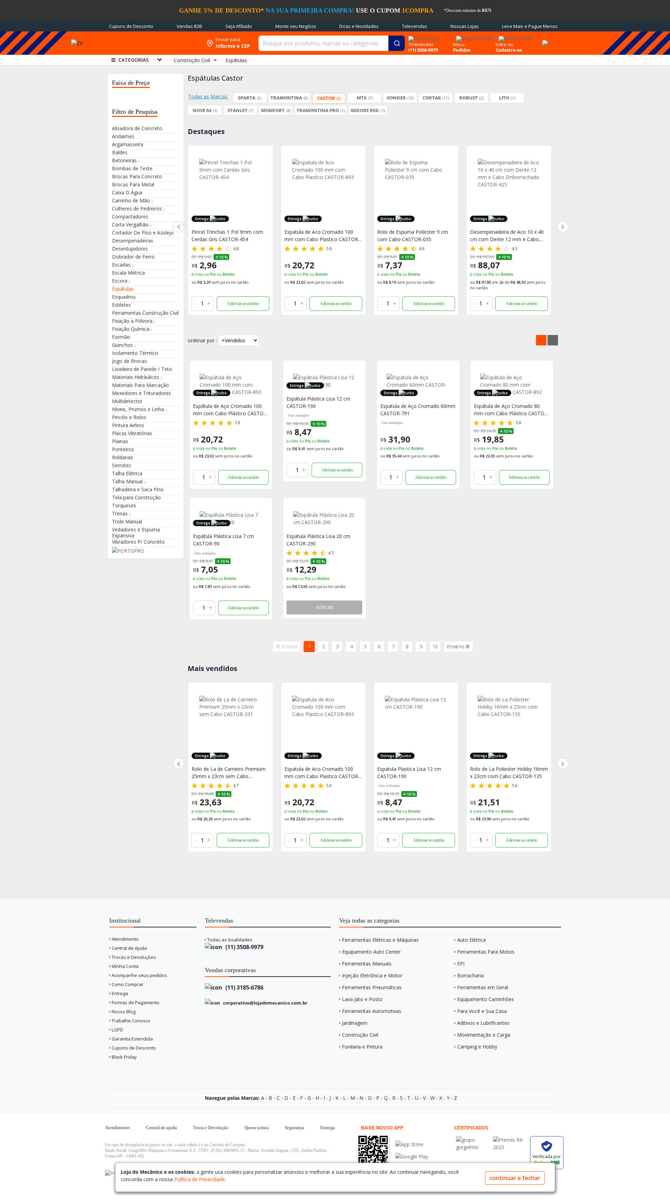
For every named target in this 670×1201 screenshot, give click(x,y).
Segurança (294, 1127)
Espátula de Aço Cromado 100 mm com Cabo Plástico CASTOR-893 (230, 410)
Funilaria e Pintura (362, 1046)
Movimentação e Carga (483, 1034)
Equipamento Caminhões (485, 999)
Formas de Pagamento (135, 1002)
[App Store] (411, 1144)
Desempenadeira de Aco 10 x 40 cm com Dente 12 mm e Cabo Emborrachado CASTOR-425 (463, 236)
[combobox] (332, 43)
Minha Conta (125, 966)
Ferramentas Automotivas (371, 1011)
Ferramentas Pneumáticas (372, 987)
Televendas (414, 26)
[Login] (515, 36)
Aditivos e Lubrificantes (483, 1023)
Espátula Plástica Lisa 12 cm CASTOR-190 (318, 402)
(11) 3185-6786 (243, 987)
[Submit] (396, 43)
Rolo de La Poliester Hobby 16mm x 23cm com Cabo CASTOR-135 (416, 772)
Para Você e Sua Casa (482, 1011)
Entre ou (504, 44)
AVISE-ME (324, 607)
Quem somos (257, 1127)
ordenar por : (202, 340)
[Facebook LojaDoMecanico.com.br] (111, 1173)
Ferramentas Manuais (367, 963)
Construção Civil (360, 1034)
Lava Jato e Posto (362, 999)
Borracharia (470, 975)
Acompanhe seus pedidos (139, 975)
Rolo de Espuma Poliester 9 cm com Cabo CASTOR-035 (369, 236)
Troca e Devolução (211, 1127)
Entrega (119, 993)
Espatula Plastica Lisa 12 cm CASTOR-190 (316, 772)
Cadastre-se (509, 50)
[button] (178, 226)
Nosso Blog (123, 1011)
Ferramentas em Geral (482, 987)
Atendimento (125, 939)
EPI (460, 963)
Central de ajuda (161, 1127)
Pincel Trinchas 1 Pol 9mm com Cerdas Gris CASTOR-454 (506, 772)
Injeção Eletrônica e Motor (372, 975)
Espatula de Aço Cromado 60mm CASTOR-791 (417, 410)
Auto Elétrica (471, 940)
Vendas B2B (189, 26)
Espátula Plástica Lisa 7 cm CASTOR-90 (223, 540)
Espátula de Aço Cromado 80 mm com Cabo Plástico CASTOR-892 (511, 410)
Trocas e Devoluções (133, 957)
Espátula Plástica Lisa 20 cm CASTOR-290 (318, 540)
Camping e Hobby (477, 1046)
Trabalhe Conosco (130, 1020)
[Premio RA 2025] (510, 1139)
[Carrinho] (544, 39)
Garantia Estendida (132, 1039)
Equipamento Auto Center (371, 951)
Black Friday (124, 1057)
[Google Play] (411, 1156)
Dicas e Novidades (359, 26)
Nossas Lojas (465, 26)
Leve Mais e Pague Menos (530, 26)
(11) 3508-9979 (243, 947)
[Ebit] (473, 1139)
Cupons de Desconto (131, 26)
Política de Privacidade (199, 1179)
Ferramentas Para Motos (485, 951)
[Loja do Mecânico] (151, 43)
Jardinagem (354, 1023)
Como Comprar (127, 984)
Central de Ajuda (129, 948)
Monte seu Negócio (295, 26)
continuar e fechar (515, 1178)
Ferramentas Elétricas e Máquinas (380, 940)
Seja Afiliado (238, 26)
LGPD (117, 1030)
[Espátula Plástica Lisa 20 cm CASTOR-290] (324, 518)
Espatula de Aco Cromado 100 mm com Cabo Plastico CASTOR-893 (278, 236)
